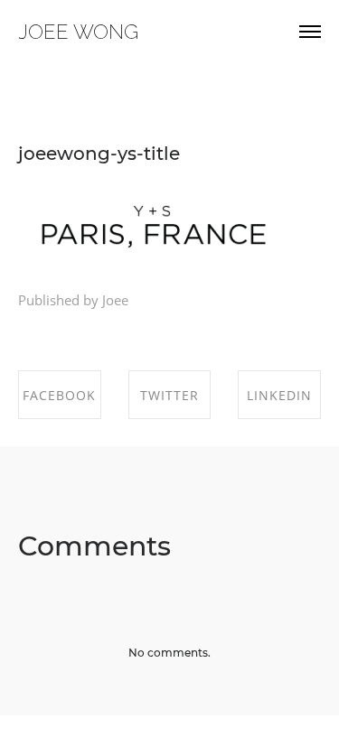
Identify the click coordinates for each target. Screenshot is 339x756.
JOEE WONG (78, 32)
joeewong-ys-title (99, 153)
